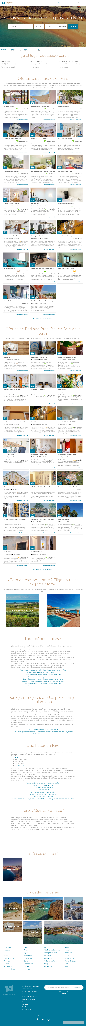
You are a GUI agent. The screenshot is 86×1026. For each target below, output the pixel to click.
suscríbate (77, 987)
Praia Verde (28, 958)
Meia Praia (48, 966)
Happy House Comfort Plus (67, 357)
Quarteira (67, 947)
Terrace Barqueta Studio (11, 171)
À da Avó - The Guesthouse (39, 138)
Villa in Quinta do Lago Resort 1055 (15, 519)
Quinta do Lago (70, 961)
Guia (66, 966)
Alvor (26, 950)
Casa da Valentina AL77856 (67, 422)
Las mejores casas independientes (43, 792)
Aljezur (26, 953)
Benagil (67, 950)
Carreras (25, 1004)
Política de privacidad (29, 991)
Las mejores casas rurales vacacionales (43, 794)
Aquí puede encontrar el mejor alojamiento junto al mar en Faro (43, 670)
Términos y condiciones (30, 994)
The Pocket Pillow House (39, 454)
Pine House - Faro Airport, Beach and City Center (46, 519)
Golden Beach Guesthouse (12, 138)
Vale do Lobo (19, 765)
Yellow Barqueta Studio (11, 203)
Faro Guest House (36, 552)
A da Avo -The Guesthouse (12, 389)
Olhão (6, 953)
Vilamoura (7, 947)
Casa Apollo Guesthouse (39, 236)
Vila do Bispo (8, 966)
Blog (24, 1002)
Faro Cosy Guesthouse (38, 389)
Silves (26, 961)
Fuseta (6, 955)
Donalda (27, 969)
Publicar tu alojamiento (30, 986)
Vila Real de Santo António (53, 950)
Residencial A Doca (10, 487)
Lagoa (66, 955)
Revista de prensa (28, 999)
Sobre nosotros (27, 989)
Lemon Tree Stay (63, 106)
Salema (6, 964)
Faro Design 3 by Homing (66, 268)
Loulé (66, 964)
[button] (37, 1019)
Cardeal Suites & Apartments (40, 106)
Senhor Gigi (35, 203)
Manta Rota (48, 958)
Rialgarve (7, 357)
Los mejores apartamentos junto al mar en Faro (43, 672)
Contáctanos (26, 1007)
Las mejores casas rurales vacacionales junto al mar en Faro (43, 681)
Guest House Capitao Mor (39, 357)
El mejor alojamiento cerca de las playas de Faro (43, 783)
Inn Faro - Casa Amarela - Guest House (16, 422)
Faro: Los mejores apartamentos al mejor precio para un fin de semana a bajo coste (43, 732)
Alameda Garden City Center (67, 454)
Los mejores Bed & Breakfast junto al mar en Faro (43, 675)
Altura (46, 947)
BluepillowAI (26, 1009)
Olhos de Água (9, 969)
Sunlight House (9, 106)
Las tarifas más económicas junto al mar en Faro (43, 686)
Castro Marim (69, 958)
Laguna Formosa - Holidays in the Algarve (44, 171)
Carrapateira (28, 964)
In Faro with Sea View (65, 171)
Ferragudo (28, 955)
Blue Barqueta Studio (65, 138)
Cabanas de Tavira (50, 961)
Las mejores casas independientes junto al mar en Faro (43, 679)
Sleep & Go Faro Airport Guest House (42, 268)
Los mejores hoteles (43, 790)
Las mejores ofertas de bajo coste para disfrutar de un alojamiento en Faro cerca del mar (43, 799)
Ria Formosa (19, 758)
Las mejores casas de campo (43, 796)
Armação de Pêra (50, 953)
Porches (7, 961)
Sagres (26, 947)
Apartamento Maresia (10, 236)
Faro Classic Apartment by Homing (42, 301)
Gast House (7, 552)
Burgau (46, 964)
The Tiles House (9, 454)
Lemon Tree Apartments (66, 203)
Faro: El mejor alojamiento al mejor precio (43, 729)
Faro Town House (63, 519)
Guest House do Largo (65, 236)
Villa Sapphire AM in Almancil (40, 487)
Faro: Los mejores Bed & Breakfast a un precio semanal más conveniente (43, 734)
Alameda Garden (9, 301)
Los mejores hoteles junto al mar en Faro (43, 677)
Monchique (68, 953)
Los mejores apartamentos (43, 785)
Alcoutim (7, 950)
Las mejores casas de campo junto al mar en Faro (43, 684)
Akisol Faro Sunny (9, 268)
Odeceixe (47, 955)
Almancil (27, 966)
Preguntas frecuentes (30, 996)
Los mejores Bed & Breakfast (43, 787)
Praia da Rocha (9, 958)
